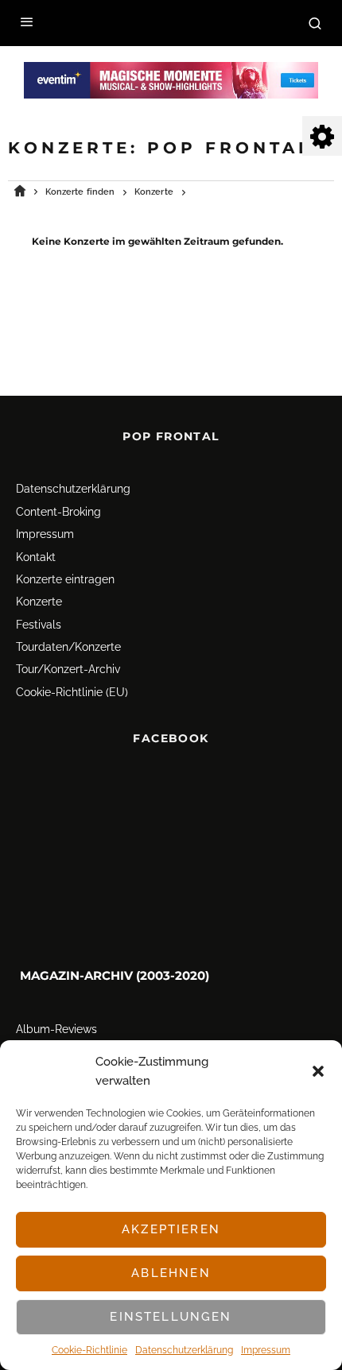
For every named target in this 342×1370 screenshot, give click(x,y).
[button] (318, 1071)
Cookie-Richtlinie (89, 1350)
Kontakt (36, 557)
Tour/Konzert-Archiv (68, 670)
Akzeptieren (171, 1229)
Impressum (265, 1350)
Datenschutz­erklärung (184, 1350)
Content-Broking (58, 511)
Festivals (38, 624)
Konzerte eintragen (65, 579)
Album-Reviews (56, 1030)
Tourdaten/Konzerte (68, 646)
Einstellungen (170, 1317)
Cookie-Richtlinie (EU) (72, 692)
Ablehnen (170, 1273)
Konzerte (39, 601)
